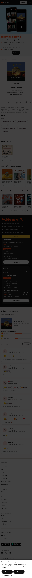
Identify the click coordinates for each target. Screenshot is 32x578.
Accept (19, 571)
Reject (7, 571)
